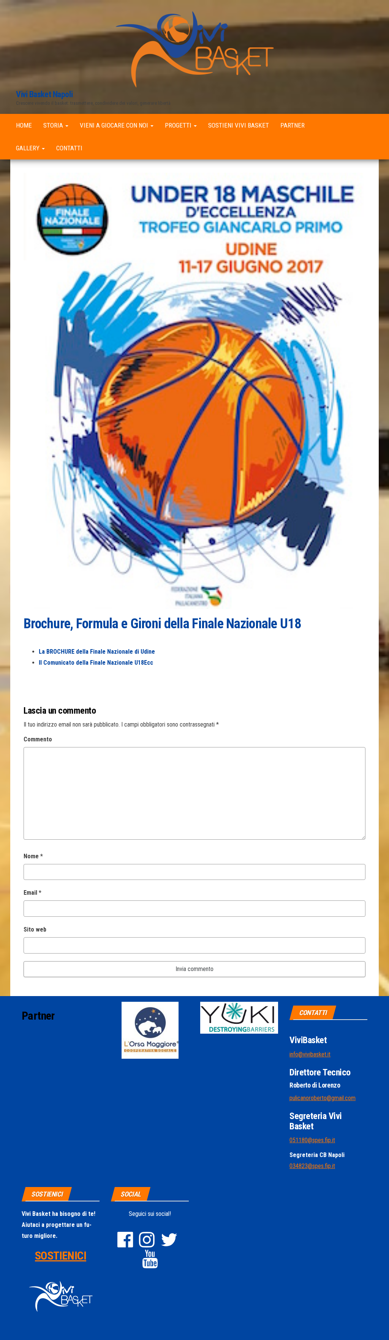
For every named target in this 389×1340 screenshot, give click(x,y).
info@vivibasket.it (309, 1054)
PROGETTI (179, 125)
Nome (33, 856)
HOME (24, 125)
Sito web (35, 929)
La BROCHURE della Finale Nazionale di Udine (97, 651)
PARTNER (292, 125)
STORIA (54, 125)
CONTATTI (69, 148)
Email (32, 892)
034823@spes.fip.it (312, 1166)
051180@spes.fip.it (312, 1140)
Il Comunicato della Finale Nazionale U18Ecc (96, 662)
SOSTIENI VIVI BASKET (238, 125)
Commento (38, 739)
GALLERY (28, 148)
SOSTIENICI (60, 1255)
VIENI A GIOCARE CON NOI (115, 125)
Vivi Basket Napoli (44, 94)
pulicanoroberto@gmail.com (322, 1098)
